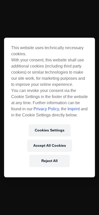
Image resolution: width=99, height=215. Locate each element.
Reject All (49, 161)
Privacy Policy (46, 109)
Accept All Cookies (49, 145)
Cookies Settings (49, 130)
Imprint (74, 109)
